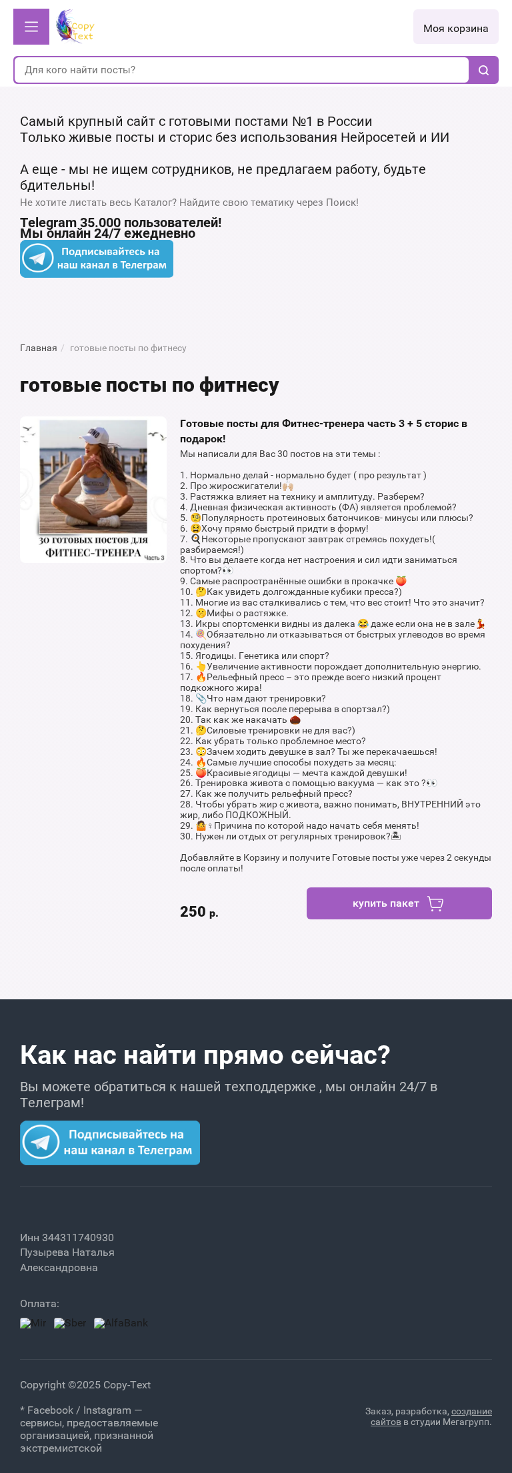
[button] (31, 27)
